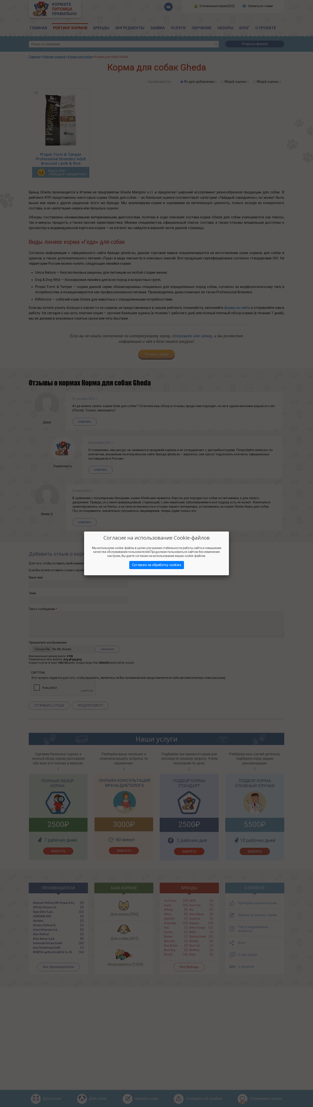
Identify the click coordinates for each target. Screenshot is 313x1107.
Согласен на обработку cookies (156, 565)
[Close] (229, 531)
